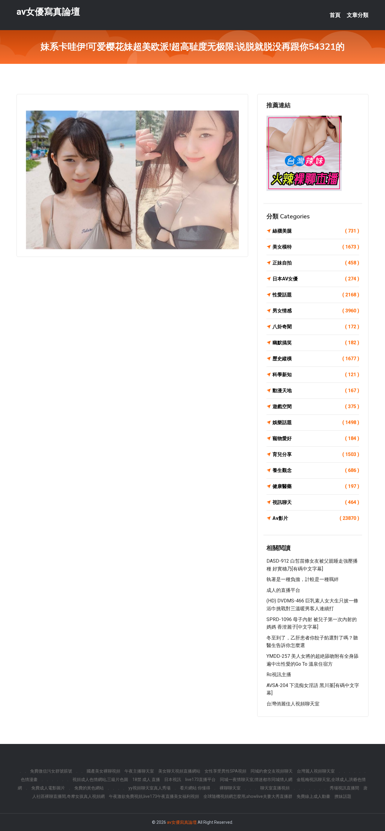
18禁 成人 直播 (146, 779)
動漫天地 (316, 390)
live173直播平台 (200, 779)
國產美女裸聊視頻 (103, 771)
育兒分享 (316, 454)
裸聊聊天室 (230, 788)
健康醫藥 (316, 486)
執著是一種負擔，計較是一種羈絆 (302, 579)
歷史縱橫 (316, 358)
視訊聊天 (316, 502)
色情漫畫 (29, 779)
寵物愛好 (316, 438)
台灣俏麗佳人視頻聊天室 (292, 704)
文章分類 (357, 15)
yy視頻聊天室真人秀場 (149, 788)
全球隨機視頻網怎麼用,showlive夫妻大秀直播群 (247, 796)
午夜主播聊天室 (139, 771)
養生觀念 (316, 470)
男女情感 (316, 311)
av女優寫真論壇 (48, 11)
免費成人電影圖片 (48, 788)
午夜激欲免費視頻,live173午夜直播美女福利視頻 (154, 796)
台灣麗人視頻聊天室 (316, 771)
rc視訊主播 (278, 674)
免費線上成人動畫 (313, 796)
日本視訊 (172, 779)
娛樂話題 (316, 422)
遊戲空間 (316, 406)
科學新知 (316, 374)
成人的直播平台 (283, 590)
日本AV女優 (316, 279)
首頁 (335, 15)
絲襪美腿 (316, 231)
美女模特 (316, 247)
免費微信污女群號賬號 (51, 771)
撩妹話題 (342, 796)
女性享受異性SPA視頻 (225, 771)
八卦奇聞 (316, 327)
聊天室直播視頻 (275, 788)
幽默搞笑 (316, 342)
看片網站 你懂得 (195, 788)
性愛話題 (316, 295)
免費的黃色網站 (89, 788)
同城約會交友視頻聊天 (272, 771)
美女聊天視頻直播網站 (179, 771)
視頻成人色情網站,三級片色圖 (100, 779)
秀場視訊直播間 (344, 788)
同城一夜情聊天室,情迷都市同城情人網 (256, 779)
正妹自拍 (316, 263)
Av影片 (316, 518)
